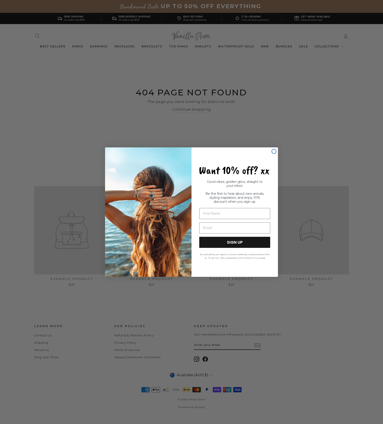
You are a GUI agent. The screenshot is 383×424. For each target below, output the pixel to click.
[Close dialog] (274, 151)
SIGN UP (235, 242)
